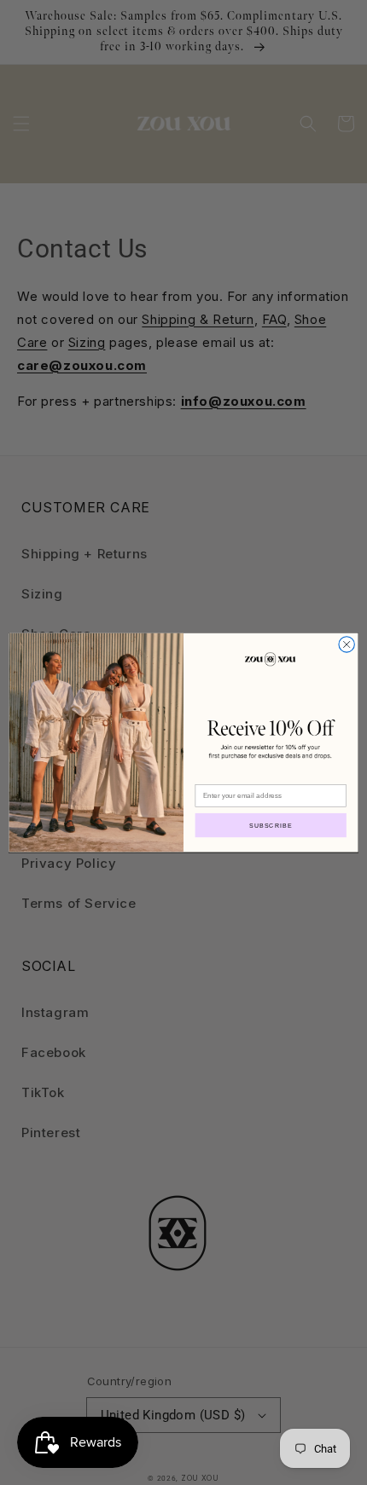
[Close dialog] (346, 644)
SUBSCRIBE (271, 825)
